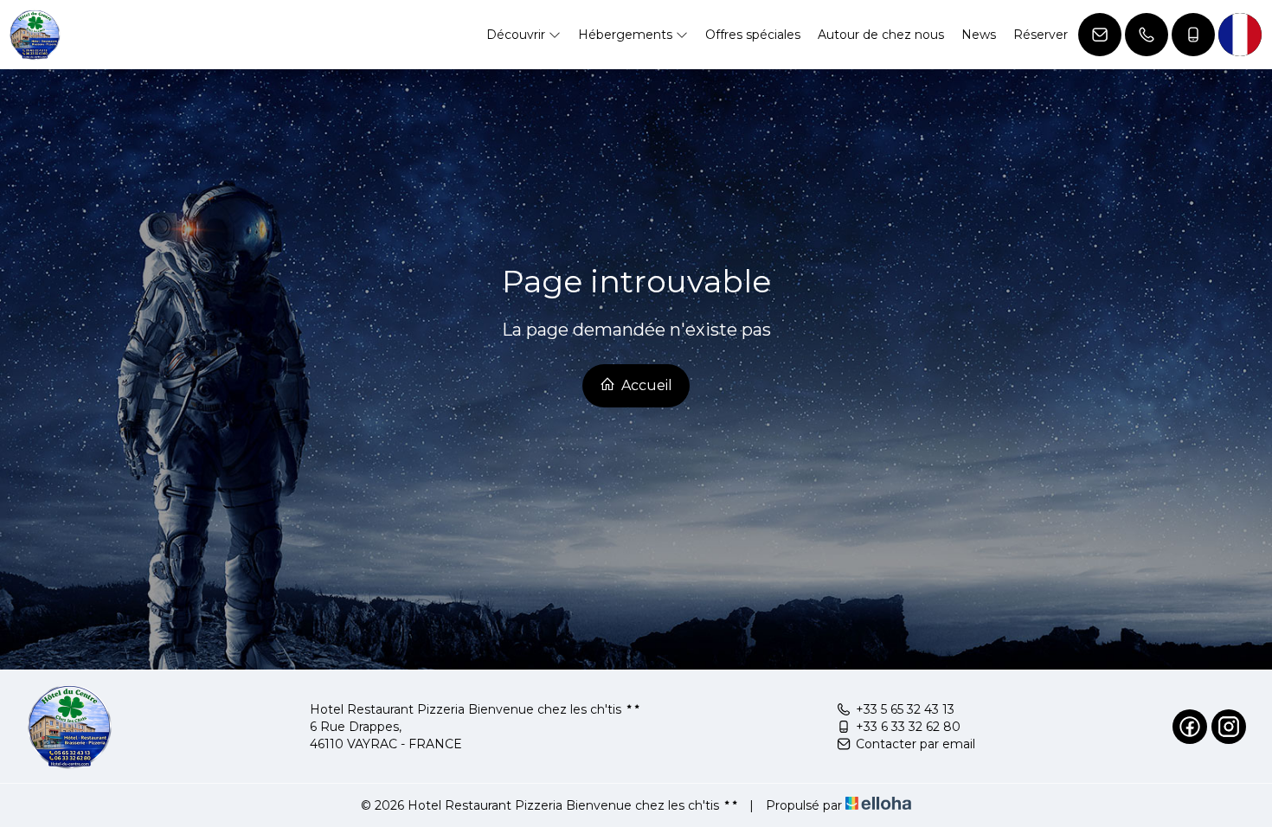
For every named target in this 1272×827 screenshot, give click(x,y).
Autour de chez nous (881, 34)
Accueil (645, 385)
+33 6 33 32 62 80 (908, 726)
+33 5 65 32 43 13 (905, 709)
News (978, 34)
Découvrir (517, 34)
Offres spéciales (752, 34)
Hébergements (627, 34)
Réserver (1040, 34)
